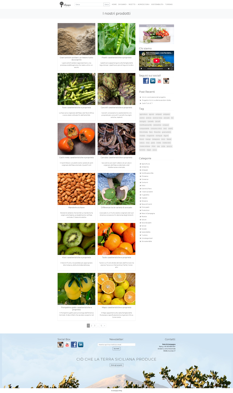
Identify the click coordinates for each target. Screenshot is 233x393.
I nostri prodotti (147, 192)
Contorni (145, 182)
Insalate (144, 198)
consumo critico (156, 129)
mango (148, 139)
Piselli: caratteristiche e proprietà (116, 57)
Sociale (144, 229)
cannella (150, 121)
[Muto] (169, 69)
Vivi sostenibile (147, 241)
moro (163, 139)
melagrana (156, 139)
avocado (167, 118)
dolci (165, 129)
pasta (153, 143)
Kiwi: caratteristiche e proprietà (76, 257)
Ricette (144, 216)
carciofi (157, 121)
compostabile (144, 129)
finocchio (157, 132)
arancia (148, 118)
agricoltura (143, 114)
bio (172, 118)
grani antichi (166, 132)
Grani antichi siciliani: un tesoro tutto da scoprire (76, 58)
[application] (156, 61)
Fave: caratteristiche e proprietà (76, 107)
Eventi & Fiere (147, 189)
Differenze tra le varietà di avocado (116, 207)
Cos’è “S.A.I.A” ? (147, 103)
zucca (155, 150)
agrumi (151, 114)
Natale (169, 139)
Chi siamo (145, 176)
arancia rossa (157, 118)
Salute (144, 220)
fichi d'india (144, 132)
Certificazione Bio (146, 125)
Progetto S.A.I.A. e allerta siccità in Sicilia (156, 100)
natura (142, 143)
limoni (142, 139)
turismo (142, 150)
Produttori (145, 210)
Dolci (143, 185)
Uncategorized (147, 238)
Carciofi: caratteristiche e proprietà (116, 107)
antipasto (166, 114)
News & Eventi (147, 204)
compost (166, 125)
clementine (157, 125)
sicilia (163, 146)
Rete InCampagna (148, 213)
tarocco (169, 146)
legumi (166, 136)
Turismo (145, 235)
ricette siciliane (145, 146)
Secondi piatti (146, 223)
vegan (149, 150)
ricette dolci (167, 143)
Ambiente (145, 167)
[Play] (141, 69)
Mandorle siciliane (76, 207)
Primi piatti (145, 207)
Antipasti (145, 170)
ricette (158, 143)
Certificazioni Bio (147, 173)
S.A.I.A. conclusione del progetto (154, 97)
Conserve (145, 179)
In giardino (145, 195)
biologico (143, 121)
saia (158, 146)
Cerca (107, 4)
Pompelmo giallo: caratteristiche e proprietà (76, 308)
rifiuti (153, 146)
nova (147, 143)
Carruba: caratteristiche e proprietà (116, 157)
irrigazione (150, 136)
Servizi (144, 226)
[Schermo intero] (172, 69)
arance (142, 118)
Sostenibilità (146, 232)
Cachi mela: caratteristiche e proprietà (76, 157)
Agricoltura (146, 164)
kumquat (159, 136)
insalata (142, 136)
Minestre (145, 201)
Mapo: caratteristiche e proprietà (116, 307)
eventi (170, 129)
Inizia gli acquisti (116, 365)
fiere (150, 132)
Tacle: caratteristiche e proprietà (116, 257)
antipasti (159, 114)
